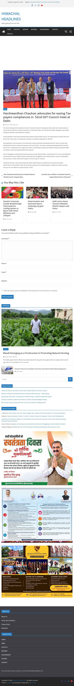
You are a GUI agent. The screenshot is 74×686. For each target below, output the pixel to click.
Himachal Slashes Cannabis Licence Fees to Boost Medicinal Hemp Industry (24, 390)
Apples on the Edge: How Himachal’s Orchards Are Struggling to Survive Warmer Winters (39, 424)
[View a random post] (70, 31)
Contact (55, 29)
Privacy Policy (5, 624)
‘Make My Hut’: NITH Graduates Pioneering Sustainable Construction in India (37, 427)
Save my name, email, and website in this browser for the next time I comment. (30, 291)
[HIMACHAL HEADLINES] (3, 31)
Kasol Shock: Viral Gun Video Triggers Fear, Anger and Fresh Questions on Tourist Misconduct (37, 413)
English (10, 34)
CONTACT (4, 662)
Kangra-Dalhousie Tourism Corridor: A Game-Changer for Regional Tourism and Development (35, 416)
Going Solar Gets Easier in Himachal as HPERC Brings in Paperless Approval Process (26, 396)
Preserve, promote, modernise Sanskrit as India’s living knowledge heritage (24, 399)
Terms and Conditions (8, 620)
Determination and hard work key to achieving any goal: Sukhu (36, 205)
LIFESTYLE (17, 29)
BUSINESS (34, 29)
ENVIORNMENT (6, 655)
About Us (4, 616)
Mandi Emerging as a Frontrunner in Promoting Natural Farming (36, 353)
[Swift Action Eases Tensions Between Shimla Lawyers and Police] (62, 188)
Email (3, 272)
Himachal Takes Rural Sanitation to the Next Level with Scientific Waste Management (40, 369)
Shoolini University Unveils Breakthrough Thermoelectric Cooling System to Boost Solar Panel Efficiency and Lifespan (12, 208)
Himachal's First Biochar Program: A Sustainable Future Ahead (20, 419)
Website (4, 281)
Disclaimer (4, 628)
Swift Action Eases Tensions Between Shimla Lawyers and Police (60, 205)
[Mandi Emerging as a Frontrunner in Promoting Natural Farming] (37, 327)
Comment (5, 239)
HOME (3, 639)
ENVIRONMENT (44, 29)
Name (4, 263)
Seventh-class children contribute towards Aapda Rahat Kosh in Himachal (55, 175)
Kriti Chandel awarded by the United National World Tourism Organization (19, 175)
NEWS (9, 29)
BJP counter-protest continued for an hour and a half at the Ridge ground (23, 402)
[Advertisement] (37, 49)
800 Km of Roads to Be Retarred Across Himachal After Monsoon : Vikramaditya (25, 393)
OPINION (25, 29)
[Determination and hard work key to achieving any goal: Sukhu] (37, 188)
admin (16, 124)
